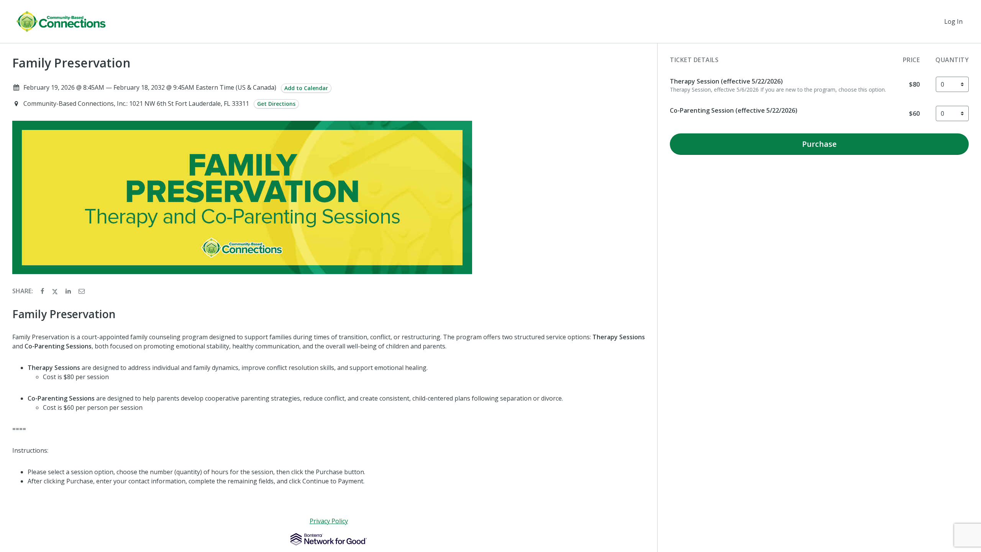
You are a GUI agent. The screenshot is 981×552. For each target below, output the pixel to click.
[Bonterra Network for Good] (328, 539)
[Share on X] (55, 291)
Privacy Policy (329, 521)
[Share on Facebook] (43, 291)
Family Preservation (71, 63)
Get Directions (276, 103)
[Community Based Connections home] (61, 21)
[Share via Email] (82, 291)
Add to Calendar (306, 88)
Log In (953, 21)
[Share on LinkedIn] (69, 291)
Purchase (819, 144)
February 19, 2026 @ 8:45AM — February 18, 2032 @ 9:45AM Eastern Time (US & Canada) (149, 87)
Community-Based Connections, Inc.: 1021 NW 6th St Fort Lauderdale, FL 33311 (137, 103)
